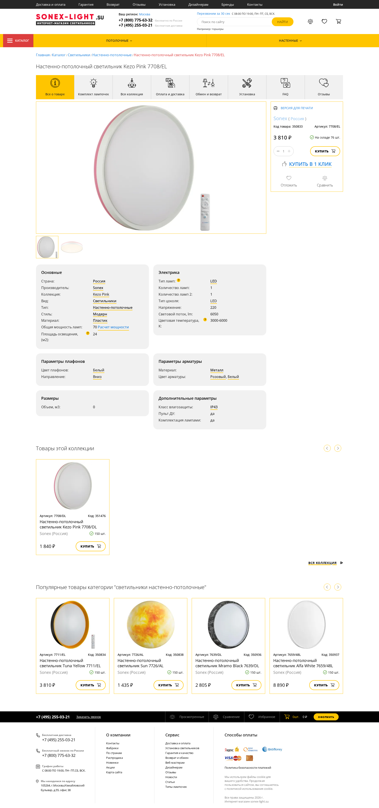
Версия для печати (297, 108)
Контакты (255, 4)
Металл (216, 370)
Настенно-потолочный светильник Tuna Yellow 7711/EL (70, 663)
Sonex (98, 287)
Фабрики (112, 748)
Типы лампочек (176, 787)
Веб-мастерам (175, 763)
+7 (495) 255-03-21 (150, 25)
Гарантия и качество (179, 753)
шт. (296, 717)
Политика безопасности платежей (248, 768)
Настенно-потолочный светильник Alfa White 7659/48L (303, 663)
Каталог (22, 40)
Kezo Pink (101, 294)
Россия (99, 281)
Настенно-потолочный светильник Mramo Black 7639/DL (227, 663)
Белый (98, 370)
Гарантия (86, 4)
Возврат (113, 4)
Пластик (100, 320)
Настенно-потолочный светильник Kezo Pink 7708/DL (68, 524)
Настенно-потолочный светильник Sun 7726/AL (140, 663)
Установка (167, 4)
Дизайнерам (198, 4)
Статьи (170, 782)
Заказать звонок (88, 717)
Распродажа (114, 758)
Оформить (326, 717)
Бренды (228, 4)
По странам (114, 753)
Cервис (172, 735)
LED (213, 281)
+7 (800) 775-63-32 (150, 20)
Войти (338, 4)
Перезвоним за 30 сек (213, 14)
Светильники (79, 54)
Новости (171, 777)
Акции (110, 767)
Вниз (97, 376)
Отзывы (139, 4)
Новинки (112, 763)
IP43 (214, 407)
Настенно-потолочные (112, 54)
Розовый (218, 376)
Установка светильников (182, 748)
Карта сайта (114, 772)
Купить (322, 151)
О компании (118, 735)
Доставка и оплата (50, 4)
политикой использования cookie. (250, 789)
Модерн (100, 314)
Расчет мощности (113, 327)
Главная (43, 54)
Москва (144, 14)
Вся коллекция (322, 563)
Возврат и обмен (176, 758)
